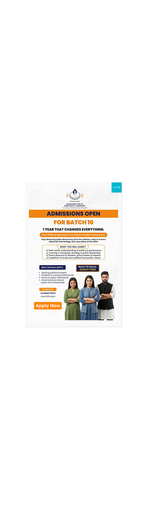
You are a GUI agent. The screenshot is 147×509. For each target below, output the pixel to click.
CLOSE (116, 187)
